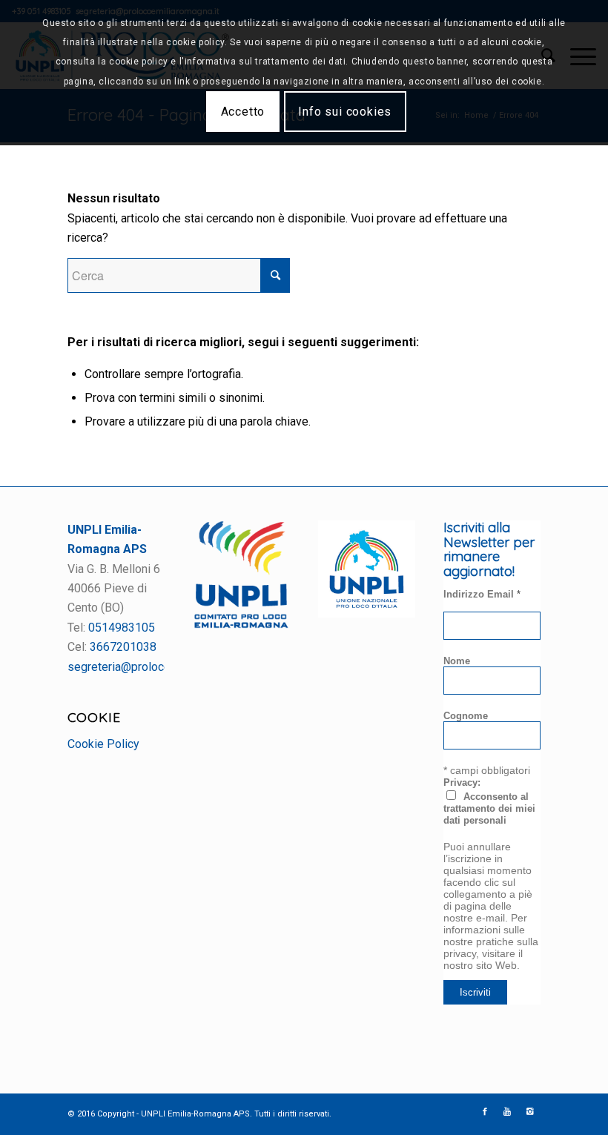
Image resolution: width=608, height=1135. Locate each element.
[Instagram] (529, 1112)
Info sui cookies (344, 112)
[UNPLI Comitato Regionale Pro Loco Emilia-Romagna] (241, 625)
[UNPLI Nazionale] (366, 613)
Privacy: (461, 782)
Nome (456, 660)
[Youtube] (507, 1112)
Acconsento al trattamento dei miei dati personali (489, 808)
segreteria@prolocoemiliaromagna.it (161, 667)
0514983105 (121, 628)
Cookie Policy (103, 744)
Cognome (465, 715)
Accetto (243, 112)
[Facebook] (485, 1112)
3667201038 (123, 647)
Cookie (94, 717)
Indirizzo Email (482, 594)
